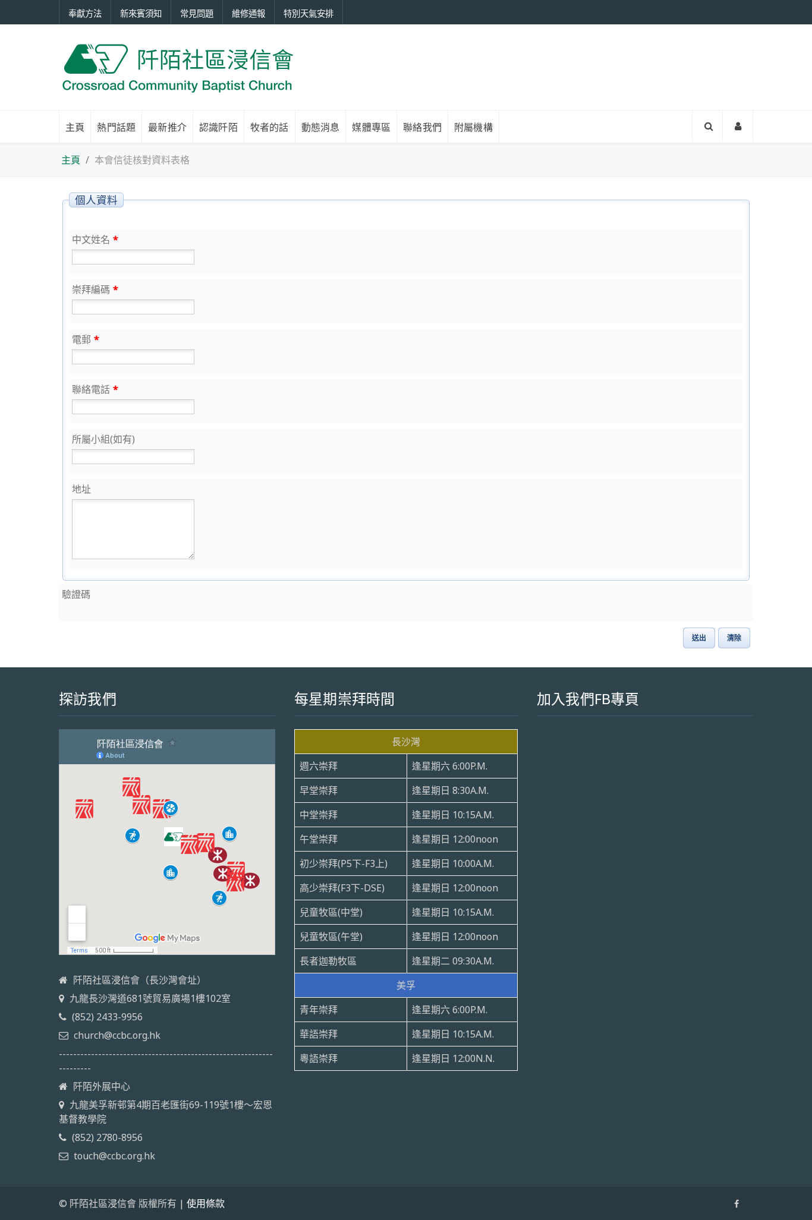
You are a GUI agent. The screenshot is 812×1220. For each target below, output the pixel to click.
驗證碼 (76, 594)
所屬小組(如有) (103, 439)
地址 (81, 489)
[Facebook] (736, 1203)
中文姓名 (95, 239)
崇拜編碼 (95, 289)
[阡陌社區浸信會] (178, 67)
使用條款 (206, 1203)
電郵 (85, 339)
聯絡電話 (95, 389)
